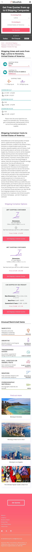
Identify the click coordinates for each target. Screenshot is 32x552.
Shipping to (17, 71)
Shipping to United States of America (10, 45)
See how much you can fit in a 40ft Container (16, 266)
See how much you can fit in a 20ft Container (16, 229)
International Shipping (11, 43)
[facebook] (2, 531)
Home (2, 43)
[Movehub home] (16, 2)
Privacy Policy (4, 522)
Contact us (3, 517)
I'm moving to (16, 22)
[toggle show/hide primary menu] (30, 2)
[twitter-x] (6, 531)
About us (3, 515)
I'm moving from (16, 15)
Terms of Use (4, 526)
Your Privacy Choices (6, 524)
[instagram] (11, 531)
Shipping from (13, 63)
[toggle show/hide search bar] (1, 2)
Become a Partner (5, 519)
